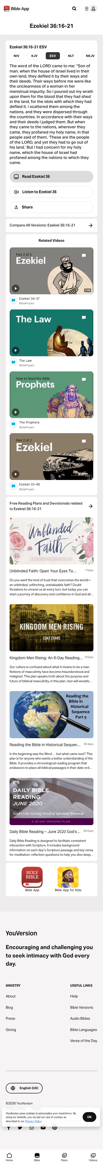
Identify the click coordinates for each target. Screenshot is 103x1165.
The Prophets (33, 422)
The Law (29, 360)
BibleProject (26, 303)
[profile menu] (90, 8)
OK (89, 1117)
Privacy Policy (33, 1121)
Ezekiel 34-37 (33, 298)
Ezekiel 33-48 (33, 484)
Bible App (32, 890)
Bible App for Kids (68, 890)
